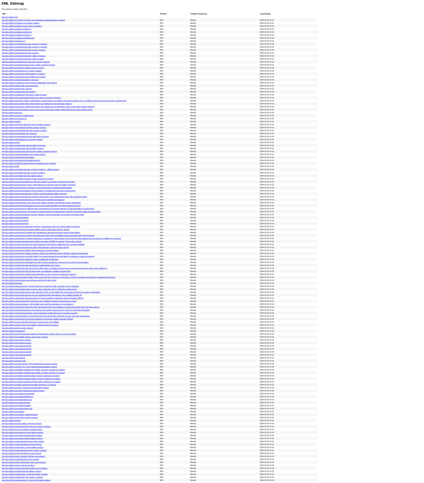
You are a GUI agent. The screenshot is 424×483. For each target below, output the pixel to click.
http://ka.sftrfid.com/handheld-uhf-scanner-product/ (22, 139)
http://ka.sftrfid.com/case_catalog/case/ (17, 116)
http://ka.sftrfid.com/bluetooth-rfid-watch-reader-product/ (24, 95)
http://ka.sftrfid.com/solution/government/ (18, 394)
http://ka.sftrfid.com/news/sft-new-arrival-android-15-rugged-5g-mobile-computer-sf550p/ (37, 319)
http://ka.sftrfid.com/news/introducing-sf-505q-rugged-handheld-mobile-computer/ (34, 194)
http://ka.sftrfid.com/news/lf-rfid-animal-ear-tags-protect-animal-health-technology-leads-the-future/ (41, 206)
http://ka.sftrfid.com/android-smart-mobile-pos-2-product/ (24, 468)
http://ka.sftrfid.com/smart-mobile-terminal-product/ (22, 429)
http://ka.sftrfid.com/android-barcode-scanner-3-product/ (24, 47)
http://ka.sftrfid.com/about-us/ (13, 41)
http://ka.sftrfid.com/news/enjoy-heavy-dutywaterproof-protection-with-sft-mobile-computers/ (39, 185)
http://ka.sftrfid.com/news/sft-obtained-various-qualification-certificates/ (30, 259)
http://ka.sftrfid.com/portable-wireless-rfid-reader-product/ (25, 337)
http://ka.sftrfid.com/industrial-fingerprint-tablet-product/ (24, 154)
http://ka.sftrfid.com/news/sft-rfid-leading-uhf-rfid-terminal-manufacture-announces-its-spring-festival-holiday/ (45, 262)
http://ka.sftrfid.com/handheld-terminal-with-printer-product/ (25, 136)
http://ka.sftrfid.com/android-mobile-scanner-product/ (23, 68)
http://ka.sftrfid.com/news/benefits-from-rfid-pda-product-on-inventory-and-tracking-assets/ (38, 182)
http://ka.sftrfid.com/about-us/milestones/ (18, 38)
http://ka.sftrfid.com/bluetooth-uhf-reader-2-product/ (22, 477)
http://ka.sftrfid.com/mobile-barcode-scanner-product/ (23, 173)
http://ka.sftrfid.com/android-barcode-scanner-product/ (24, 50)
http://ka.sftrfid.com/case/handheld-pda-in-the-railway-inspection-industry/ (31, 98)
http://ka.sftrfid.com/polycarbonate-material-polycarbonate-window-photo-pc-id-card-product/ (39, 334)
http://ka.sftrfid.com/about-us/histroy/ (16, 35)
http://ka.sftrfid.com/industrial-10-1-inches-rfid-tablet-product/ (26, 480)
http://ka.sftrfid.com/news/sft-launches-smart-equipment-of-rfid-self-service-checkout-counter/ (40, 313)
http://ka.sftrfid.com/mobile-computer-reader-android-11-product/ (27, 179)
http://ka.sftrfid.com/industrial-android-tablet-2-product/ (23, 145)
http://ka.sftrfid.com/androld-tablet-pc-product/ (20, 80)
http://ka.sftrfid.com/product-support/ (16, 340)
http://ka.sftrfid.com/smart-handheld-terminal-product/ (23, 391)
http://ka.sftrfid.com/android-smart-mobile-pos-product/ (24, 77)
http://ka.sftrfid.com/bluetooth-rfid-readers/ (19, 92)
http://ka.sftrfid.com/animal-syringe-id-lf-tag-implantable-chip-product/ (29, 83)
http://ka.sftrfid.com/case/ (12, 113)
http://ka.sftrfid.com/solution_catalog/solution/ (20, 415)
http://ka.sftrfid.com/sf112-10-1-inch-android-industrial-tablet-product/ (29, 367)
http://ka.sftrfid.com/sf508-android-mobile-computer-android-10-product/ (30, 376)
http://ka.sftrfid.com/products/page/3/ (16, 346)
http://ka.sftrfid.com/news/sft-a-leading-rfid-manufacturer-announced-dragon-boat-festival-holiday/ (41, 232)
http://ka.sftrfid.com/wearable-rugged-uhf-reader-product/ (25, 474)
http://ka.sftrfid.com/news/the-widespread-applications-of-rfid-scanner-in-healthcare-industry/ (39, 274)
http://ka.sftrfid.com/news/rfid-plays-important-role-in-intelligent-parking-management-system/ (39, 301)
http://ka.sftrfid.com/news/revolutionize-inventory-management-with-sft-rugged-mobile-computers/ (41, 226)
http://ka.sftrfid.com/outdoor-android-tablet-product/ (22, 438)
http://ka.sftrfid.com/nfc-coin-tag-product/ (18, 465)
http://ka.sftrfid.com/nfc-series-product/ (17, 328)
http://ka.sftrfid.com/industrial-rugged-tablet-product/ (22, 432)
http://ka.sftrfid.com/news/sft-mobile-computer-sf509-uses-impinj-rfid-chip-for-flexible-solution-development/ (45, 253)
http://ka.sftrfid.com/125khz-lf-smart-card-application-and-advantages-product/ (33, 20)
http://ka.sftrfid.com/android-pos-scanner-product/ (22, 71)
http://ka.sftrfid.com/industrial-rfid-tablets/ (18, 157)
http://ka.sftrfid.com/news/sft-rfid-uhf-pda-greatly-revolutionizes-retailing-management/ (36, 271)
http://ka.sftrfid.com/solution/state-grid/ (17, 409)
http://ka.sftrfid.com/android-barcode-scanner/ (20, 53)
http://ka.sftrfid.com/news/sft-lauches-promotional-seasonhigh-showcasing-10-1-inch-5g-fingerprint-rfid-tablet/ (46, 310)
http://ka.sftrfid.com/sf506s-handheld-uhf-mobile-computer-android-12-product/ (33, 373)
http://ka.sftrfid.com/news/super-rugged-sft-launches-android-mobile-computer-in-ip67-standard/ (40, 286)
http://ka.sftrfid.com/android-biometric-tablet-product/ (23, 59)
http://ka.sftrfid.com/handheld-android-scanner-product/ (24, 128)
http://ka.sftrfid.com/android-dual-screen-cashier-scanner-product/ (28, 65)
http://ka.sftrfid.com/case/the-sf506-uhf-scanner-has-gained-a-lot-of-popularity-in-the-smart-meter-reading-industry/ (48, 107)
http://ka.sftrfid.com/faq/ (11, 122)
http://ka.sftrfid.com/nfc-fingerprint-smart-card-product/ (24, 462)
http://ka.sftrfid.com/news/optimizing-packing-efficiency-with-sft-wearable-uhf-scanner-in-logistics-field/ (43, 215)
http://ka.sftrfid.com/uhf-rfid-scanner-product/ (20, 418)
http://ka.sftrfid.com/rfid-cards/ (14, 361)
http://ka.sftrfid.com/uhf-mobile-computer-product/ (22, 423)
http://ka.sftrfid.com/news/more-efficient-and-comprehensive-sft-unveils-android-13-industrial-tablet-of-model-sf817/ (48, 209)
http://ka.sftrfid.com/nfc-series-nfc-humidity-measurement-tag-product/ (30, 325)
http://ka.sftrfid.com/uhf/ (11, 420)
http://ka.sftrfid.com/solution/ (13, 412)
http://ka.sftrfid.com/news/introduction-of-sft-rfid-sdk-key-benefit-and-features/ (33, 200)
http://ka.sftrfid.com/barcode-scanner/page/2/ (20, 86)
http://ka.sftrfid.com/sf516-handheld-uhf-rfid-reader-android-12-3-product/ (31, 382)
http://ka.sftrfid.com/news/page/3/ (15, 221)
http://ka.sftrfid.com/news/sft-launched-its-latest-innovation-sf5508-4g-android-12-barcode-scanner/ (42, 241)
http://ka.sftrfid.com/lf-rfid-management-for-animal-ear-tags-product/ (29, 163)
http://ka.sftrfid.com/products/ (13, 358)
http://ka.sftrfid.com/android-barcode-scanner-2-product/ (24, 44)
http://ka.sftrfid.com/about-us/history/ (16, 29)
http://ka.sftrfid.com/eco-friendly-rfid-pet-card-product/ (23, 456)
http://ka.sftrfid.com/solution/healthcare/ (17, 397)
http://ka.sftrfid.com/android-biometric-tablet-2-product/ (24, 56)
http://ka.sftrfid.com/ (10, 17)
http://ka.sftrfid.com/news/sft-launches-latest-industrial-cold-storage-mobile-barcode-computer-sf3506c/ (43, 244)
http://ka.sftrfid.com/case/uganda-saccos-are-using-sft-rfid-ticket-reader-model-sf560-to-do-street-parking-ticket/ (47, 110)
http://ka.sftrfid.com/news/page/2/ (15, 218)
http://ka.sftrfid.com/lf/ (10, 166)
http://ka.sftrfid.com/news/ (12, 283)
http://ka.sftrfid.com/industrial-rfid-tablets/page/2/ (21, 160)
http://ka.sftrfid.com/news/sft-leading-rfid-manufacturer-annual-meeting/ (30, 250)
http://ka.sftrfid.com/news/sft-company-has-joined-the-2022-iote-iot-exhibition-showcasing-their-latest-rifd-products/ (48, 235)
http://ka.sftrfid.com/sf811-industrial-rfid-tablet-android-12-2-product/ (29, 385)
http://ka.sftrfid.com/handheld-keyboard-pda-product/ (23, 441)
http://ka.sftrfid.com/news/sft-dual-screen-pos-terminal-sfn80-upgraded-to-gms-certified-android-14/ (42, 295)
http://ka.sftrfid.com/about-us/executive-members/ (22, 26)
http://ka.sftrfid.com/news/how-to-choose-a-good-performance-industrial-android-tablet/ (37, 188)
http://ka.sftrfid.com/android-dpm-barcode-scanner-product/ (26, 62)
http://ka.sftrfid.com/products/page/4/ (16, 349)
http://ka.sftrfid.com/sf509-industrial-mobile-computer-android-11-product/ (31, 379)
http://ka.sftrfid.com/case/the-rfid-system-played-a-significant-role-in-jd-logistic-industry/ (37, 104)
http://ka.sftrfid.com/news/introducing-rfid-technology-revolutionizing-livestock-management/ (38, 191)
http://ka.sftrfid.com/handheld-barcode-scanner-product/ (24, 130)
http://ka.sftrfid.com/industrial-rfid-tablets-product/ (21, 471)
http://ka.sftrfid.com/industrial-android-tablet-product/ (23, 148)
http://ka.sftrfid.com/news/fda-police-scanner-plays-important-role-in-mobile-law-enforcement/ (39, 289)
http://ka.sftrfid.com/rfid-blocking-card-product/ (20, 459)
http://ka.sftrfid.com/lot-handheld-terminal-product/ (22, 444)
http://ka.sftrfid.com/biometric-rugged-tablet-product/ (23, 447)
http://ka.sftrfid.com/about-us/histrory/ (17, 32)
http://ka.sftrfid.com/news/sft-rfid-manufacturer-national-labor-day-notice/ (31, 265)
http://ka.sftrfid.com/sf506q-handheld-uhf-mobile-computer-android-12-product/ (33, 370)
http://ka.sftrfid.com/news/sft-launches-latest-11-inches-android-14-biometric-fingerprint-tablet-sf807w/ (43, 298)
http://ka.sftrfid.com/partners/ (13, 331)
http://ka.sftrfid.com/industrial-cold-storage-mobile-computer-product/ (29, 151)
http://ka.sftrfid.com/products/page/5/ (16, 352)
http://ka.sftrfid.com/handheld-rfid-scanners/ (19, 133)
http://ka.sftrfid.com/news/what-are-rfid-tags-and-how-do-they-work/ (29, 280)
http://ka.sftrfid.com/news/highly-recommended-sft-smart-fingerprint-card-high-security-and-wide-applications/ (46, 316)
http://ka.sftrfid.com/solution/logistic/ (16, 403)
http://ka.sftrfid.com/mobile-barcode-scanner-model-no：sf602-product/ (30, 169)
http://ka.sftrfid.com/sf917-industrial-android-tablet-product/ (25, 388)
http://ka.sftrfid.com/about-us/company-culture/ (20, 23)
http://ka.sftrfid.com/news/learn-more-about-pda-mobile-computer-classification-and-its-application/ (41, 203)
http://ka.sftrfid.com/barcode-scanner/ (17, 89)
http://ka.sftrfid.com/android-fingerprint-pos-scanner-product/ (26, 426)
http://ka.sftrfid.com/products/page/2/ (16, 343)
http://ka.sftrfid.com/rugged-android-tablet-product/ (22, 435)
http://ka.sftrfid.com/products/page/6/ (16, 355)
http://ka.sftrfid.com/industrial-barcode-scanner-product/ (24, 450)
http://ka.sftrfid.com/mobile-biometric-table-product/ (22, 176)
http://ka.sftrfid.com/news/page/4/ (15, 224)
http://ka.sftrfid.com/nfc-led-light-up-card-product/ (21, 453)
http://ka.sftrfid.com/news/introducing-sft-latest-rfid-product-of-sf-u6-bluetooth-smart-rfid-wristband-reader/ (44, 197)
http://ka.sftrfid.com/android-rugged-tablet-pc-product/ (23, 74)
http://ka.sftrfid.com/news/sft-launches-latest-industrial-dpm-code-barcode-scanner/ (35, 247)
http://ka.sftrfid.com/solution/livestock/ (17, 400)
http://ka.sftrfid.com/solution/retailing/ (16, 406)
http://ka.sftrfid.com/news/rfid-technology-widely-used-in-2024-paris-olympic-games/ (35, 229)
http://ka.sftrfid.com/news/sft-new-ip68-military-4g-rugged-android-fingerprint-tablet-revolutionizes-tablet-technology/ (48, 256)
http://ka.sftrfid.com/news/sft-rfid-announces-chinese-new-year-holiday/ (30, 322)
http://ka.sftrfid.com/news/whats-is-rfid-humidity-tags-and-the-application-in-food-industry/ (38, 304)
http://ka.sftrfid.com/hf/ (11, 142)
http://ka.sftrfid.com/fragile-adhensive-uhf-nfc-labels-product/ (26, 125)
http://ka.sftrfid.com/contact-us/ (14, 119)
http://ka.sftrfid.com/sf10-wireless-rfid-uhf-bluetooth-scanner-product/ (29, 364)
